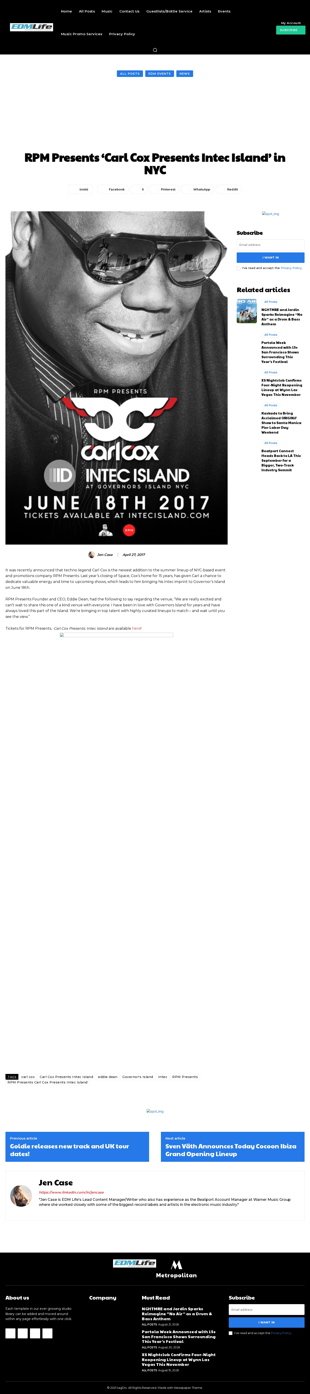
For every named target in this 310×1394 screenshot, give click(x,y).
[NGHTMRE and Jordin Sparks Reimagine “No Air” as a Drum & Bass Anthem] (247, 311)
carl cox (28, 1077)
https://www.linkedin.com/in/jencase (71, 1192)
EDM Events (159, 73)
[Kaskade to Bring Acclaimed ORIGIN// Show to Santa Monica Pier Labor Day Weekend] (247, 414)
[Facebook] (40, 1212)
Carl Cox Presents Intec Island (66, 1077)
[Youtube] (47, 1333)
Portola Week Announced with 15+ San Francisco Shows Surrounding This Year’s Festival (280, 352)
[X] (56, 1212)
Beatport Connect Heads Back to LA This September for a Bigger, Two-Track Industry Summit (281, 460)
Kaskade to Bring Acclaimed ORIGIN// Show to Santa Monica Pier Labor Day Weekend (281, 422)
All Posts (130, 73)
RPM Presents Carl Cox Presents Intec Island (47, 1082)
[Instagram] (48, 1212)
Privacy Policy (291, 268)
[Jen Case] (92, 554)
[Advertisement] (155, 114)
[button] (155, 49)
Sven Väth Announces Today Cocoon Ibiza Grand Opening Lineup (230, 1149)
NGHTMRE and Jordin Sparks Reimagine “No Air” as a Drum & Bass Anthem (281, 316)
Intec (162, 1077)
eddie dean (107, 1077)
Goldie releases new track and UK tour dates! (69, 1149)
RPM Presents (185, 1077)
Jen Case (105, 555)
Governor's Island (137, 1077)
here (136, 628)
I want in (271, 257)
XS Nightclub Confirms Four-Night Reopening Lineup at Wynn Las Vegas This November (281, 387)
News (185, 73)
